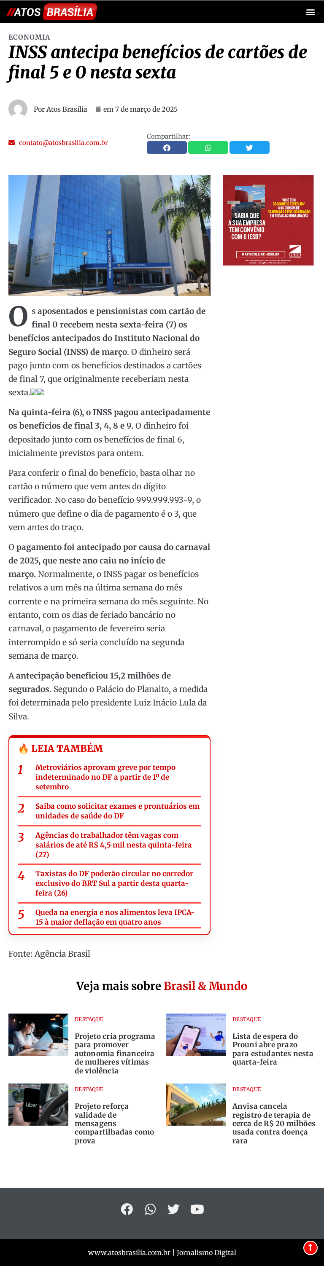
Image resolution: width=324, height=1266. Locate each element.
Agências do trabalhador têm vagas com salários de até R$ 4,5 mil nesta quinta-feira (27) (113, 845)
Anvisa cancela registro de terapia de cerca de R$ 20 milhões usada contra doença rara (274, 1123)
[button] (311, 12)
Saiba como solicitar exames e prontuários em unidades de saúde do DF (117, 811)
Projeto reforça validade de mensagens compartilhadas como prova (114, 1123)
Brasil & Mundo (206, 986)
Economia (29, 37)
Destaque (89, 1019)
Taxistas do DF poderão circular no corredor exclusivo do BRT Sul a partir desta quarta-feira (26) (114, 883)
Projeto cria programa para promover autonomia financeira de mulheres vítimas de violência (115, 1054)
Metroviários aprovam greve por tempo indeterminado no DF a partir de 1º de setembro (105, 777)
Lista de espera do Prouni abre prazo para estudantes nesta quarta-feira (272, 1049)
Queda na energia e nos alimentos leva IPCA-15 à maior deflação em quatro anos (115, 917)
